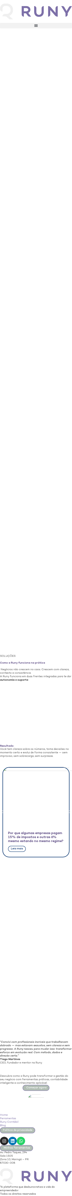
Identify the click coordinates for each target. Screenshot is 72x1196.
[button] (36, 25)
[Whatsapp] (21, 1141)
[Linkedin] (12, 1141)
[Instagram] (4, 1141)
